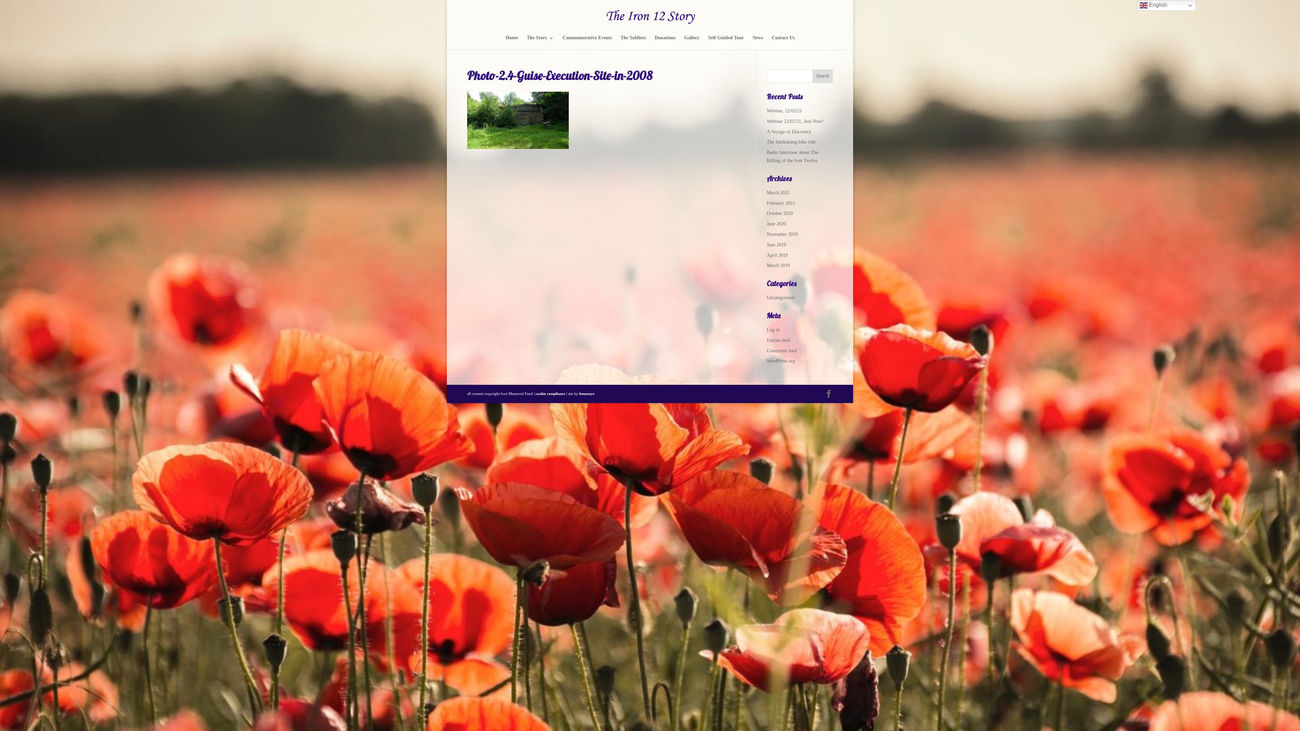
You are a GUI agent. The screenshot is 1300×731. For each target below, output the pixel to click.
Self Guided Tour (726, 38)
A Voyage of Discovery (789, 131)
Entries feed (778, 340)
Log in (773, 329)
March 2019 (778, 265)
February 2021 (781, 203)
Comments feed (782, 350)
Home (512, 38)
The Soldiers (633, 38)
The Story (537, 38)
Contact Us (783, 38)
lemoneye (586, 394)
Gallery (691, 38)
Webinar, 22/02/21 (784, 110)
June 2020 (776, 223)
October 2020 (780, 213)
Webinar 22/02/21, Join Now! (795, 121)
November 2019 (782, 234)
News (758, 38)
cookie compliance (550, 394)
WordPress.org (781, 360)
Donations (665, 38)
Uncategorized (780, 297)
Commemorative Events (587, 38)
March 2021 (778, 192)
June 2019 (776, 244)
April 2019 (777, 255)
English (1157, 5)
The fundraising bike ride (791, 142)
